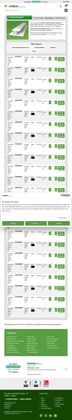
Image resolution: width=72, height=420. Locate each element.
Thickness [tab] (53, 47)
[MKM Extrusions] (34, 6)
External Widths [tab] (39, 47)
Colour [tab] (34, 51)
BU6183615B (18, 176)
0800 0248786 (25, 399)
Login (42, 398)
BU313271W (18, 56)
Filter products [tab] (36, 44)
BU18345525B (18, 307)
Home (41, 18)
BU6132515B (18, 154)
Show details (63, 218)
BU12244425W (19, 253)
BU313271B (18, 67)
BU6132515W (18, 143)
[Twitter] (46, 415)
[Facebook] (41, 415)
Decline (13, 223)
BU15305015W (19, 274)
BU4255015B (18, 133)
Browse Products (49, 18)
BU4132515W (18, 100)
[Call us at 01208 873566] (61, 6)
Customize (35, 223)
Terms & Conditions (46, 408)
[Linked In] (50, 415)
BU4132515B (18, 111)
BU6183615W (18, 165)
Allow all (59, 223)
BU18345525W (19, 296)
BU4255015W (18, 122)
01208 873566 (11, 399)
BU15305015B (18, 285)
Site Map (57, 406)
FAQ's (42, 402)
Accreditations (59, 398)
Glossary (43, 404)
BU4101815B (18, 89)
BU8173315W (18, 187)
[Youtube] (55, 415)
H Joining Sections (51, 34)
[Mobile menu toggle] (5, 6)
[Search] (66, 10)
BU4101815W (18, 78)
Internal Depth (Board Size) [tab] (20, 47)
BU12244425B (18, 264)
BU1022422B (18, 242)
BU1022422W (18, 231)
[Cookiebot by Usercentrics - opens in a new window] (62, 195)
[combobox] (36, 10)
